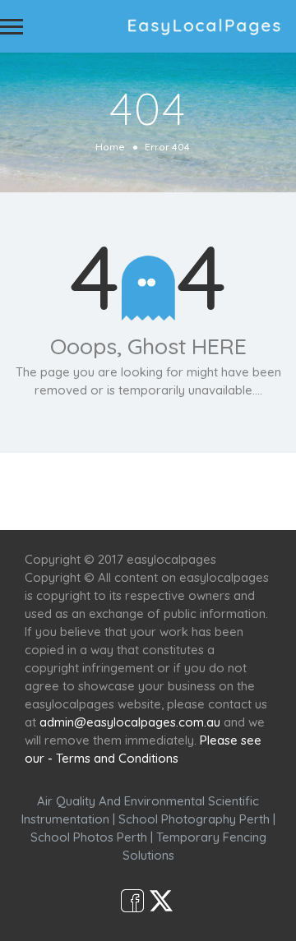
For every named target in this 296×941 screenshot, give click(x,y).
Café (257, 482)
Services (105, 482)
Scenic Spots (187, 482)
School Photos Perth (88, 837)
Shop (148, 500)
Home (110, 147)
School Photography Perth (194, 819)
